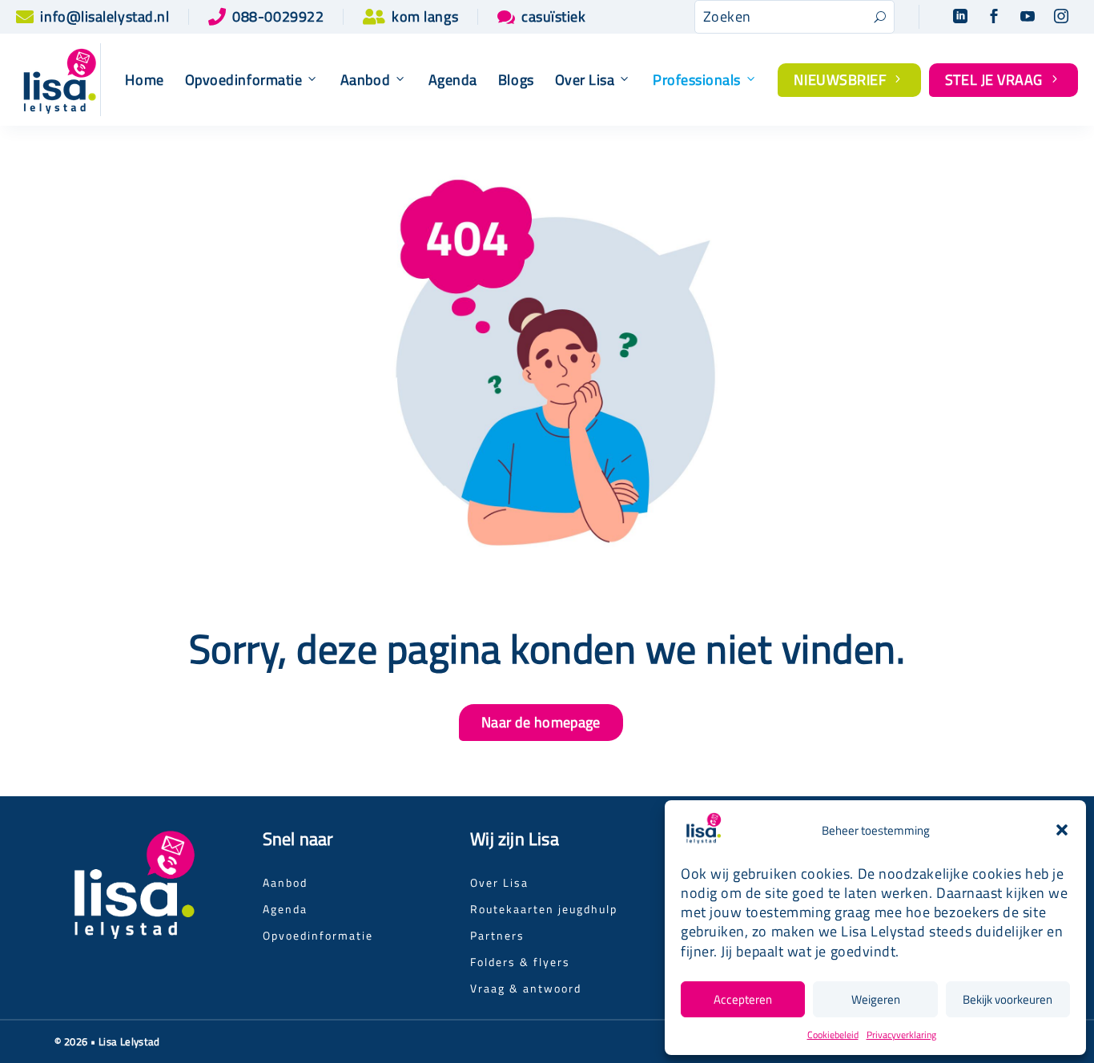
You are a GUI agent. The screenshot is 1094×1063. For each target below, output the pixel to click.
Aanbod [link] (365, 80)
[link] (25, 17)
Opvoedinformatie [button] (244, 80)
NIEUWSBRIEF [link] (849, 80)
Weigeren (875, 999)
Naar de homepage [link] (541, 722)
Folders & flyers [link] (520, 961)
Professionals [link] (697, 80)
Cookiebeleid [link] (833, 1034)
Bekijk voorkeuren (1007, 999)
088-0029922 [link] (278, 16)
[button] (1062, 830)
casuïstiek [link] (553, 16)
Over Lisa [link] (585, 80)
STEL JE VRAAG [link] (1003, 80)
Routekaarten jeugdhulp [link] (543, 908)
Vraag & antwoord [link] (525, 988)
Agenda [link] (452, 80)
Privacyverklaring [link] (901, 1034)
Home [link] (144, 80)
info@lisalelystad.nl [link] (104, 16)
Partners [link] (497, 935)
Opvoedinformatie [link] (318, 935)
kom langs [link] (425, 16)
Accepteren (743, 999)
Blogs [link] (516, 80)
